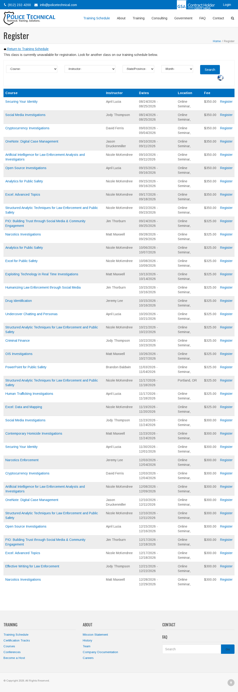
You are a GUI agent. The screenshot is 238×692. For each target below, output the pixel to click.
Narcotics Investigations (23, 234)
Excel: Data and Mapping (23, 407)
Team (86, 646)
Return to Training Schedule (27, 49)
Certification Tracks (16, 640)
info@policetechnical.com (58, 5)
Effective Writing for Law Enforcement (32, 566)
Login (227, 5)
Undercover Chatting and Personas (31, 314)
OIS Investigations (19, 354)
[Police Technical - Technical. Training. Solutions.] (31, 18)
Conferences (12, 652)
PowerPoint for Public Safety (25, 367)
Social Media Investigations (25, 115)
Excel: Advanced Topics (22, 194)
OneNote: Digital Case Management (31, 141)
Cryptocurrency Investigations (27, 128)
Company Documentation (100, 652)
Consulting (159, 18)
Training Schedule (96, 18)
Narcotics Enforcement (22, 460)
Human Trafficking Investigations (29, 393)
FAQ (202, 18)
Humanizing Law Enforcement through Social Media (43, 287)
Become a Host (14, 658)
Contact (218, 18)
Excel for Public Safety (21, 261)
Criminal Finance (17, 340)
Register (226, 101)
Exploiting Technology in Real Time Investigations (41, 274)
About (121, 18)
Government (183, 18)
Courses (9, 646)
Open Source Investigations (25, 168)
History (87, 640)
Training (138, 18)
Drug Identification (18, 301)
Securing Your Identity (21, 101)
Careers (88, 658)
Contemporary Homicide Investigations (33, 433)
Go (228, 649)
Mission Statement (95, 634)
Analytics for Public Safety (24, 181)
